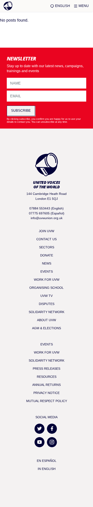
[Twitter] (39, 429)
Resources (46, 376)
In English (47, 469)
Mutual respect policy (46, 401)
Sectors (46, 247)
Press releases (46, 368)
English (62, 6)
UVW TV (46, 296)
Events (46, 271)
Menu (83, 6)
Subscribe (21, 110)
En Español (46, 461)
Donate (46, 255)
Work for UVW (46, 279)
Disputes (46, 304)
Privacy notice (46, 393)
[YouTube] (39, 442)
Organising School (46, 287)
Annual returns (46, 385)
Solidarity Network (46, 312)
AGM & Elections (46, 328)
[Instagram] (52, 442)
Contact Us (46, 239)
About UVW (46, 320)
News (46, 263)
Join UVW (46, 231)
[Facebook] (52, 429)
